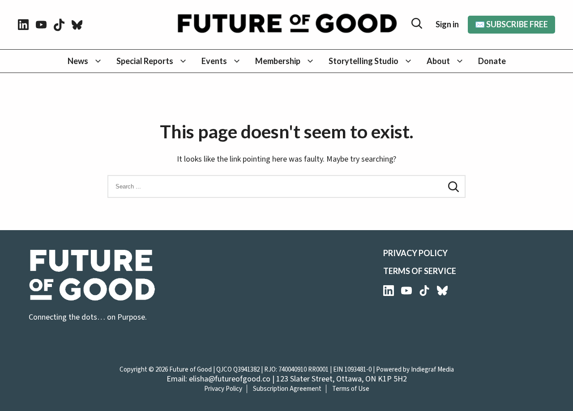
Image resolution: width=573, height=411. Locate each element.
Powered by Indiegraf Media (415, 369)
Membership (277, 61)
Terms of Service (419, 271)
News (78, 61)
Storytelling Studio (363, 61)
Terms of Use (350, 389)
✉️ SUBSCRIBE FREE (511, 24)
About (438, 61)
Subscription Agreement (287, 389)
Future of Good (190, 369)
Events (214, 61)
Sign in (447, 24)
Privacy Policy (415, 253)
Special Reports (144, 61)
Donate (492, 61)
